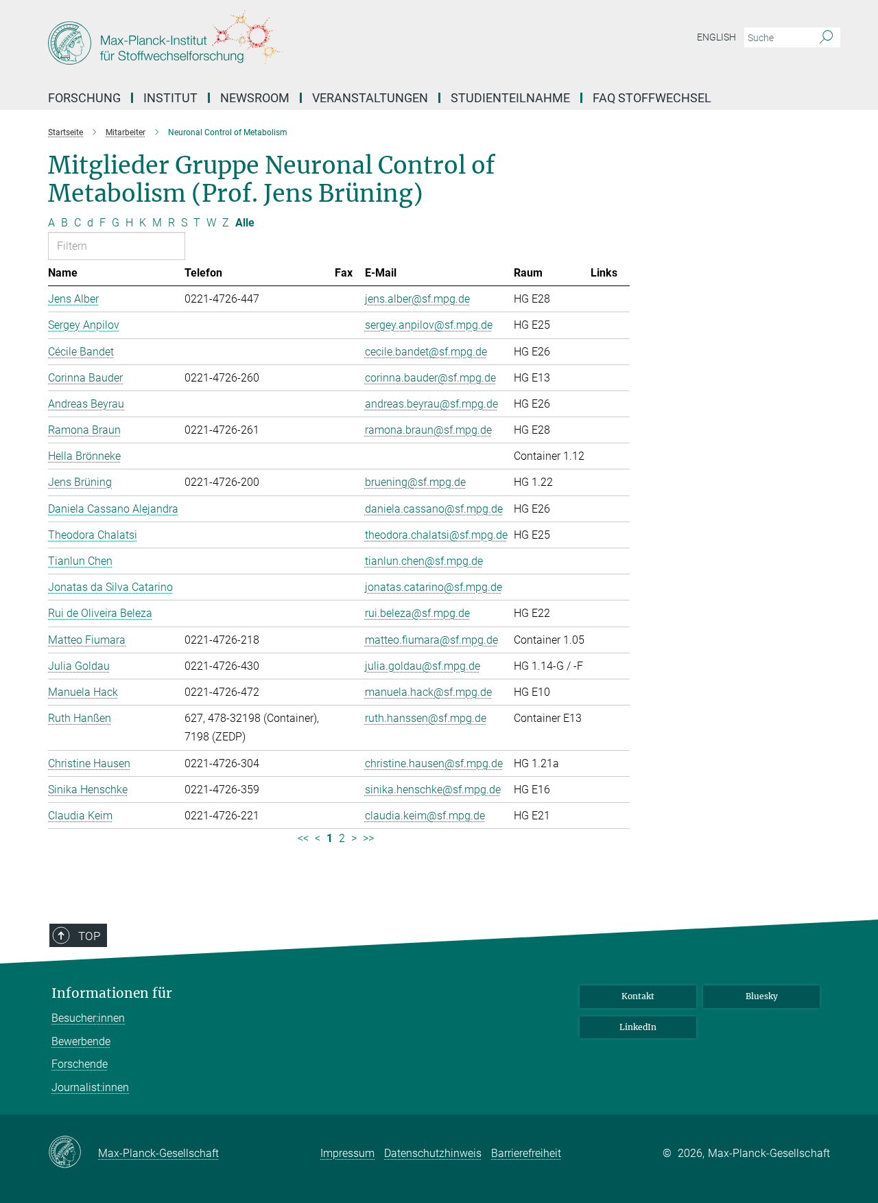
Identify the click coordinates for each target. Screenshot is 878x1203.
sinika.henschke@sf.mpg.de (433, 789)
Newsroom (254, 98)
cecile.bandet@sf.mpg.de (426, 351)
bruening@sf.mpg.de (415, 482)
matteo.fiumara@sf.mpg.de (431, 639)
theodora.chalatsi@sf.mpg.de (436, 534)
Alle (244, 222)
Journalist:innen (90, 1087)
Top (89, 936)
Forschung (84, 98)
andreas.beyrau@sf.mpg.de (431, 403)
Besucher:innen (88, 1018)
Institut (170, 98)
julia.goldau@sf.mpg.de (422, 666)
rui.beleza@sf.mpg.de (417, 613)
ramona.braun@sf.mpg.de (428, 429)
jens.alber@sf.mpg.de (417, 298)
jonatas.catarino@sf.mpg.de (433, 587)
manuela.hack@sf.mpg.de (428, 692)
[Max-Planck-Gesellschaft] (73, 1152)
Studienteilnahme (510, 98)
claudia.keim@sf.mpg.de (425, 815)
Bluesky (762, 996)
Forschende (79, 1064)
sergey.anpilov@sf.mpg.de (429, 324)
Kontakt (637, 996)
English (716, 37)
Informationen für (111, 993)
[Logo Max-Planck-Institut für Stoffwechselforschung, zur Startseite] (305, 41)
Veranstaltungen (370, 98)
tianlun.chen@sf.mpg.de (424, 561)
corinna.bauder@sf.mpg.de (430, 377)
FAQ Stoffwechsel (652, 98)
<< (303, 838)
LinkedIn (637, 1027)
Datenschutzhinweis (433, 1153)
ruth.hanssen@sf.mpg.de (425, 718)
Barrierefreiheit (526, 1153)
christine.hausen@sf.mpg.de (434, 763)
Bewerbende (80, 1041)
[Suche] (826, 37)
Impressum (347, 1153)
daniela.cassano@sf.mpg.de (434, 508)
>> (368, 838)
